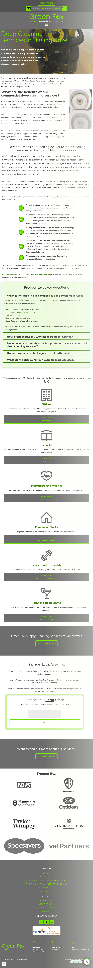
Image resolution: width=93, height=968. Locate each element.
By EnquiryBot (76, 962)
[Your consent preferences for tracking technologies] (4, 964)
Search (44, 722)
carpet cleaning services (25, 312)
